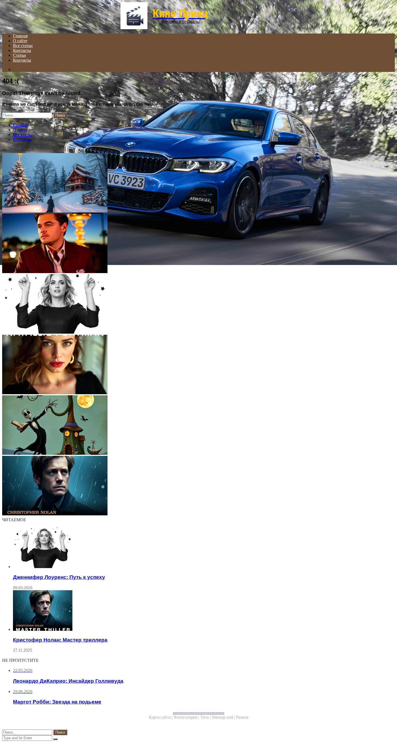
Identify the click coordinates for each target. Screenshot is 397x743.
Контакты (22, 50)
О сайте (20, 40)
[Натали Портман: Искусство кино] (164, 365)
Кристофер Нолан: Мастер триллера (60, 640)
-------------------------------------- (198, 712)
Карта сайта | (161, 717)
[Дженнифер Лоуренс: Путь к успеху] (164, 304)
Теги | (206, 717)
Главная (20, 36)
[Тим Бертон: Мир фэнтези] (164, 425)
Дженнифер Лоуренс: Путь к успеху (59, 577)
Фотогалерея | (187, 717)
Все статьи (23, 45)
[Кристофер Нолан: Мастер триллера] (164, 486)
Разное (242, 717)
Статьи (19, 55)
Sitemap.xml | (224, 717)
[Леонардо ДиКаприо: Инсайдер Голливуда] (164, 244)
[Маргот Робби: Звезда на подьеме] (164, 183)
